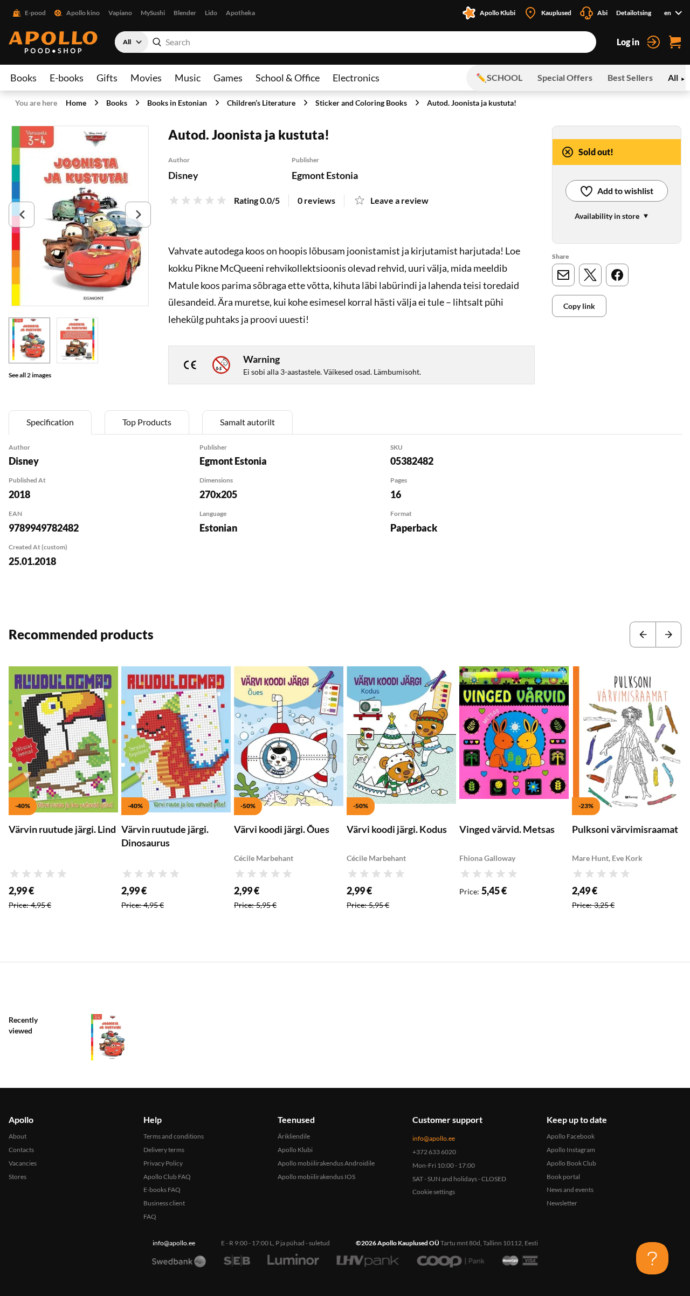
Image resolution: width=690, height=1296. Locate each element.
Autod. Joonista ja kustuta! (471, 102)
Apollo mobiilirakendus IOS (316, 1177)
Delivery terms (163, 1150)
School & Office (288, 78)
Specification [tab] (50, 422)
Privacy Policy (163, 1163)
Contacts (21, 1150)
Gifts (107, 78)
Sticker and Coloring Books (361, 102)
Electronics (356, 78)
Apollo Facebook (571, 1136)
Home (76, 102)
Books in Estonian (177, 102)
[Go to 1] (29, 340)
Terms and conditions (173, 1136)
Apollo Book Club (571, 1163)
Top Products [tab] (146, 422)
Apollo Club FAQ (167, 1177)
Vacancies (23, 1163)
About (17, 1136)
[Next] (138, 215)
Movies (146, 78)
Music (188, 78)
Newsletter (562, 1203)
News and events (570, 1189)
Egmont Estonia (325, 175)
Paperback (413, 528)
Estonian (218, 528)
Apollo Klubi (295, 1150)
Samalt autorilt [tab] (247, 422)
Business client (164, 1203)
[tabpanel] (345, 519)
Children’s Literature (261, 102)
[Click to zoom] (80, 216)
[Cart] (674, 42)
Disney (183, 175)
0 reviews (316, 200)
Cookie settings (433, 1192)
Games (228, 78)
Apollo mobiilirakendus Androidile (326, 1163)
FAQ (149, 1216)
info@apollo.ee (433, 1138)
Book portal (563, 1177)
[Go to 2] (77, 340)
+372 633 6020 (434, 1152)
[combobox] (355, 42)
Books (23, 78)
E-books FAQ (162, 1189)
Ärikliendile (294, 1136)
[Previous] (21, 215)
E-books (67, 78)
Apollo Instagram (571, 1150)
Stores (17, 1177)
